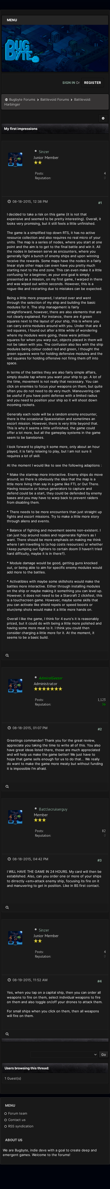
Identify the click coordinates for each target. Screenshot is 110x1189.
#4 (99, 981)
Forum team (17, 1113)
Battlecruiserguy (53, 809)
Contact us (16, 1120)
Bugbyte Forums (22, 99)
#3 (99, 860)
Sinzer (44, 151)
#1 (100, 203)
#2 (100, 729)
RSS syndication (20, 1126)
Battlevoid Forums (54, 99)
